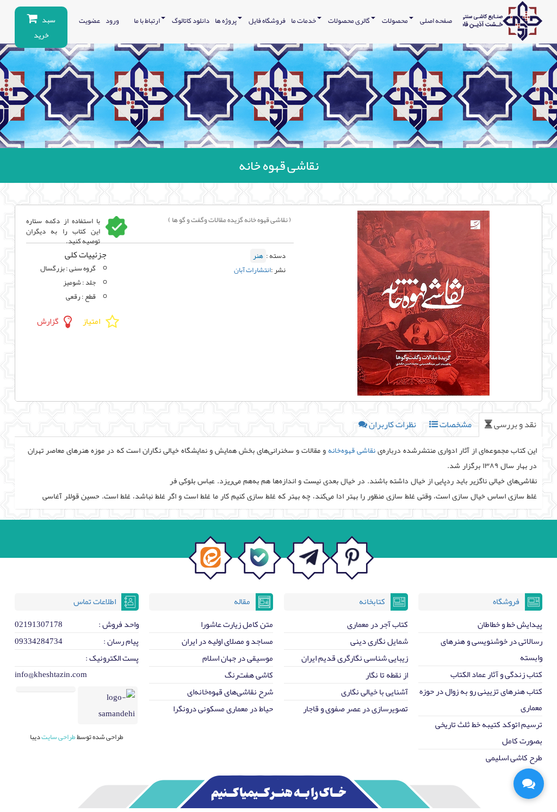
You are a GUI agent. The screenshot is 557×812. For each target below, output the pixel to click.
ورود (112, 21)
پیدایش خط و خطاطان (510, 624)
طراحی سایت (58, 737)
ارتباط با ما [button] (147, 21)
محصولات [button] (395, 21)
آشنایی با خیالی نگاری (374, 692)
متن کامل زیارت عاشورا (237, 624)
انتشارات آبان (252, 270)
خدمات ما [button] (304, 21)
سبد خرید (44, 27)
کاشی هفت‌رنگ (249, 675)
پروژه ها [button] (226, 21)
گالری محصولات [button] (349, 21)
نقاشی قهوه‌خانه (351, 450)
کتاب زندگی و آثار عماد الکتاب (496, 674)
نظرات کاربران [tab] (391, 424)
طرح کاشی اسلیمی (514, 757)
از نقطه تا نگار (387, 675)
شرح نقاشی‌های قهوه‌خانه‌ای (230, 692)
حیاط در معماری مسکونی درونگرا (223, 708)
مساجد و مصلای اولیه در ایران (227, 641)
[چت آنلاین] (528, 783)
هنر (258, 256)
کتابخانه (372, 601)
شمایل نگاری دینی (379, 641)
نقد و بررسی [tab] (514, 424)
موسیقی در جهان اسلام (237, 658)
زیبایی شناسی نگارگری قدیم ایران (354, 658)
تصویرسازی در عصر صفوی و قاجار (355, 708)
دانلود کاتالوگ (190, 21)
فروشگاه (506, 601)
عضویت (89, 21)
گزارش (47, 322)
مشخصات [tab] (455, 424)
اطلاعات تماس (94, 601)
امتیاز (91, 322)
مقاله (242, 601)
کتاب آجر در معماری (377, 624)
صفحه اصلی (436, 21)
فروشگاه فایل (267, 21)
